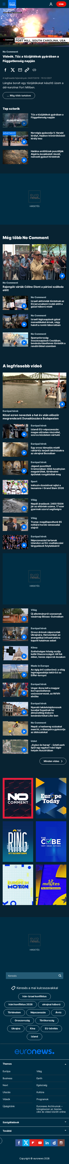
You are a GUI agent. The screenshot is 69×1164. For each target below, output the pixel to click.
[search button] (60, 975)
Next (5, 1085)
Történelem (14, 1012)
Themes (7, 1063)
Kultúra (40, 1092)
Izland (34, 1036)
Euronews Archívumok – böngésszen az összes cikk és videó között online (51, 1109)
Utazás (6, 1092)
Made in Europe (40, 665)
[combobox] (34, 975)
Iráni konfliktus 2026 (20, 1004)
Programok (43, 1099)
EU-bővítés (51, 1028)
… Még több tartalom (19, 95)
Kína (32, 1028)
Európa (6, 1071)
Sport (34, 481)
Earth (39, 1078)
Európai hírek (10, 411)
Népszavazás (38, 1012)
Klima (34, 647)
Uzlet (34, 741)
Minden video (51, 761)
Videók (6, 1099)
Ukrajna (15, 1028)
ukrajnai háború (51, 1004)
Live (61, 4)
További (7, 1130)
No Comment (10, 282)
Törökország (47, 1020)
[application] (34, 27)
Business (7, 1078)
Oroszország (22, 1020)
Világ (34, 499)
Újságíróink (9, 1106)
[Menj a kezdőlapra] (12, 4)
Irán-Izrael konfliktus (34, 996)
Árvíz (58, 1012)
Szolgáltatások (11, 1122)
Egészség (42, 1085)
